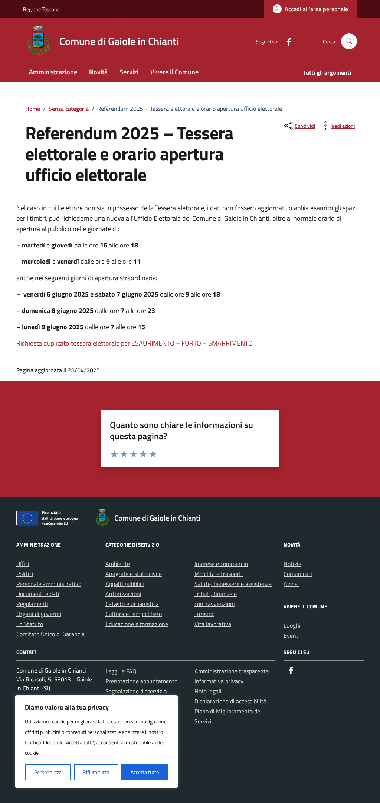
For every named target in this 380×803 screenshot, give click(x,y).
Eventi (292, 635)
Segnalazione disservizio (136, 691)
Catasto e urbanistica (132, 603)
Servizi (128, 72)
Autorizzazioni (123, 593)
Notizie (292, 563)
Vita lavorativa (212, 623)
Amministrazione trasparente (231, 671)
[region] (96, 741)
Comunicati (298, 573)
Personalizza (48, 772)
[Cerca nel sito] (349, 41)
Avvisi (291, 583)
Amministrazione (53, 72)
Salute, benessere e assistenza (233, 583)
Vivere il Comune (174, 72)
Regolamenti (32, 603)
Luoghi (292, 625)
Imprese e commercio (221, 563)
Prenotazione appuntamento (141, 681)
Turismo (204, 613)
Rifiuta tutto (96, 772)
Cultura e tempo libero (133, 613)
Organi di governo (38, 613)
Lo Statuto (29, 623)
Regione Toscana (41, 9)
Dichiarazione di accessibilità (230, 701)
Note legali (208, 691)
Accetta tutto (145, 772)
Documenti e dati (37, 593)
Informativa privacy (218, 681)
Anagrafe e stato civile (133, 573)
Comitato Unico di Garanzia (50, 633)
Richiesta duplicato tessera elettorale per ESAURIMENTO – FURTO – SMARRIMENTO (134, 343)
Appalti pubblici (124, 583)
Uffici (22, 563)
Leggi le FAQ (121, 671)
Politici (24, 573)
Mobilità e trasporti (218, 573)
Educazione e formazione (136, 623)
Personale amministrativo (48, 583)
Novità (98, 72)
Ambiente (117, 563)
